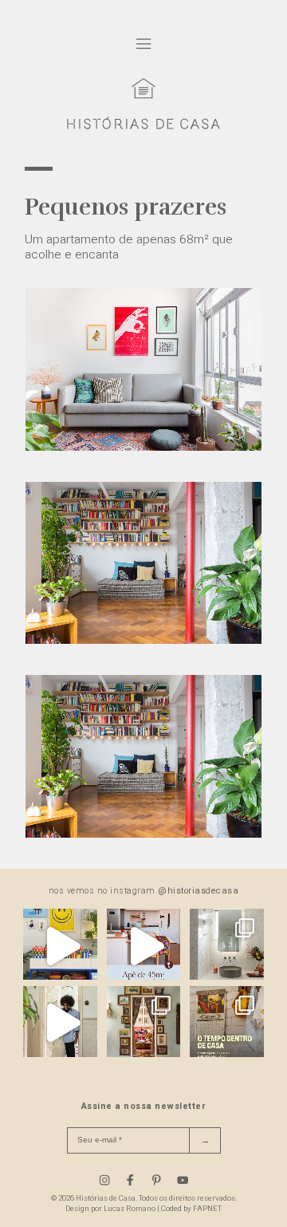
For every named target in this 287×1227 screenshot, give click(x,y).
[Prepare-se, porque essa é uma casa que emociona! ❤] (144, 1023)
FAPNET (207, 1208)
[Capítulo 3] (143, 833)
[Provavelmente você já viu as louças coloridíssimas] (60, 946)
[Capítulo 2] (143, 639)
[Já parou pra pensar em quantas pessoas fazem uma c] (60, 1023)
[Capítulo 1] (143, 446)
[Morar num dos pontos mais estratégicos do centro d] (144, 946)
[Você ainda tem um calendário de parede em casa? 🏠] (227, 1023)
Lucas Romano (129, 1208)
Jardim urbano (129, 856)
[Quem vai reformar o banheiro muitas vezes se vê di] (227, 946)
